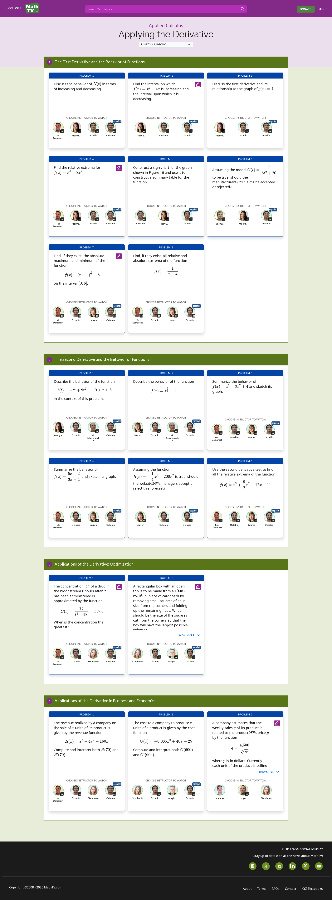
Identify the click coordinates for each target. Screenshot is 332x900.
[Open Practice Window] (198, 84)
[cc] (58, 127)
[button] (58, 130)
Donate (305, 9)
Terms (261, 889)
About (247, 889)
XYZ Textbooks (312, 889)
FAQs (275, 889)
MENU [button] (323, 9)
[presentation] (97, 84)
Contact (290, 889)
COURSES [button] (14, 8)
